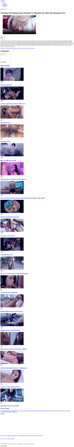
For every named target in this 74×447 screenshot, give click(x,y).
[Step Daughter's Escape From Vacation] (12, 401)
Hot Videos (5, 6)
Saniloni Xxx (14, 410)
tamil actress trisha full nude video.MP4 (9, 217)
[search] (0, 10)
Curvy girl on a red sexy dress (7, 235)
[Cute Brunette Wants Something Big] (12, 288)
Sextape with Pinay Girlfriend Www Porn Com (9, 435)
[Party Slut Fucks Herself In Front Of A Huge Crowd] (12, 99)
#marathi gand (32, 48)
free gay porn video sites (6, 84)
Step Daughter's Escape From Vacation (9, 405)
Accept (2, 445)
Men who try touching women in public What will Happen (14, 273)
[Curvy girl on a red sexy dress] (12, 231)
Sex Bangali (2, 410)
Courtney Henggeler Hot (12, 411)
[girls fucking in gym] (12, 118)
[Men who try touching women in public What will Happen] (12, 269)
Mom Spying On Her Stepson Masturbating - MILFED (13, 349)
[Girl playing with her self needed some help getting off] (12, 174)
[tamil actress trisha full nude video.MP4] (12, 212)
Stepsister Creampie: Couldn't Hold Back (10, 330)
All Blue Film (68, 410)
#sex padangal (3, 48)
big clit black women (5, 141)
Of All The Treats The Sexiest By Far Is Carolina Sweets (13, 368)
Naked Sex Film (43, 410)
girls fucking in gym (5, 122)
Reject (5, 445)
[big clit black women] (12, 137)
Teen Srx (18, 410)
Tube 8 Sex (48, 410)
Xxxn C (21, 410)
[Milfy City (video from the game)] (12, 155)
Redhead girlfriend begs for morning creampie (11, 311)
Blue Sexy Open (37, 410)
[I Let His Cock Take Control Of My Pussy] (12, 382)
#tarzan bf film (21, 48)
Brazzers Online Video (54, 410)
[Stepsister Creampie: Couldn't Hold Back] (12, 325)
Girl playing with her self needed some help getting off (13, 179)
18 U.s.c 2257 (3, 438)
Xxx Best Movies (62, 410)
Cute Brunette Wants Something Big (9, 292)
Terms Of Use (8, 438)
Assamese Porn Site (4, 411)
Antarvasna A (25, 410)
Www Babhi (31, 410)
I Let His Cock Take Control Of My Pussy (10, 386)
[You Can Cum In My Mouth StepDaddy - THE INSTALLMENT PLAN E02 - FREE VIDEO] (12, 193)
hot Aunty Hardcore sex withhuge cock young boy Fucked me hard (30, 435)
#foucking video (16, 48)
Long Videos (5, 5)
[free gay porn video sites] (12, 80)
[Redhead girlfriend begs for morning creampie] (12, 306)
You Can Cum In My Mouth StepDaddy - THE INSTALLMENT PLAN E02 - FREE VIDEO (22, 198)
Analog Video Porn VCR (6, 254)
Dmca (13, 438)
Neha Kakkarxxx (8, 410)
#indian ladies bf (9, 48)
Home (4, 2)
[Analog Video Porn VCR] (12, 250)
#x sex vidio (27, 48)
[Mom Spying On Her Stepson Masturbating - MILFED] (12, 344)
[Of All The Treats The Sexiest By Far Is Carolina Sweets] (12, 363)
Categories (5, 3)
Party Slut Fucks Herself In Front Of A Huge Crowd (12, 103)
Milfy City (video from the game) (8, 160)
